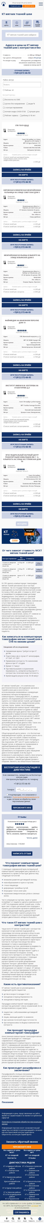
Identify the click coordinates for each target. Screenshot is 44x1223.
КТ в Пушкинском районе (12, 1200)
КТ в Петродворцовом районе (12, 1195)
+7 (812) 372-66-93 (22, 182)
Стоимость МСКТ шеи (31, 592)
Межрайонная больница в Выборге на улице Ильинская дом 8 (22, 256)
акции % (31, 104)
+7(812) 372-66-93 (22, 247)
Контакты (12, 1158)
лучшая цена (34, 111)
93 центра (37, 58)
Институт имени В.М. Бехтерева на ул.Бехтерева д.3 (22, 386)
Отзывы (32, 1158)
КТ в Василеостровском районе (32, 1167)
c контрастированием (13, 108)
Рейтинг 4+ (9, 90)
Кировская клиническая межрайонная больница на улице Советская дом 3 (22, 191)
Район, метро (8, 80)
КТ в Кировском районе (12, 1177)
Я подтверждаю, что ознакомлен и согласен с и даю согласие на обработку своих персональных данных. (21, 798)
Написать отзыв (22, 853)
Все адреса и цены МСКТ (12, 1151)
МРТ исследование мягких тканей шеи (18, 904)
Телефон (10, 790)
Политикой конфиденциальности (26, 797)
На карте (23, 175)
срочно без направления (15, 104)
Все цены (22, 523)
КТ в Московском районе (32, 1187)
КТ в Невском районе (12, 1192)
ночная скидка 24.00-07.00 (15, 111)
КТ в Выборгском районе (12, 1171)
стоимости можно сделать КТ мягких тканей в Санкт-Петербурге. (21, 738)
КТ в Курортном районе (12, 1188)
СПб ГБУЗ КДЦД (22, 125)
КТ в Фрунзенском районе (32, 1200)
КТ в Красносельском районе (32, 1182)
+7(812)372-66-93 (29, 6)
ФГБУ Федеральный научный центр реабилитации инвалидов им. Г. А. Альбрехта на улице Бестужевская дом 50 (22, 458)
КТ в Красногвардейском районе (12, 1181)
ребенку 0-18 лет (28, 115)
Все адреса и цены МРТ (32, 1151)
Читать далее (32, 838)
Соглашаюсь (22, 1212)
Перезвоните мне (22, 1147)
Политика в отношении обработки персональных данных (22, 1123)
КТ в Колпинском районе (32, 1176)
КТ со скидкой (11, 1155)
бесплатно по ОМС (12, 100)
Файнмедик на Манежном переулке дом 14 (22, 321)
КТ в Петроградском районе (32, 1191)
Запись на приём (22, 169)
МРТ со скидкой (32, 1155)
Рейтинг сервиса (11, 115)
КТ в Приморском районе (32, 1195)
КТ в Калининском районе (32, 1171)
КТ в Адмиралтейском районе (12, 1167)
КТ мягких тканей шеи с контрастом (21, 626)
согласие (34, 1205)
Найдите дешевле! (39, 564)
